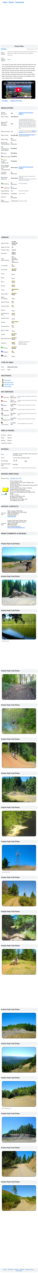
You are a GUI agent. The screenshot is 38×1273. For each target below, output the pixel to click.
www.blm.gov (11, 516)
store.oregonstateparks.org (16, 527)
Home (5, 2)
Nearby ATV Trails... (17, 100)
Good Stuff (19, 1270)
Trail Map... (5, 100)
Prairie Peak (19, 2)
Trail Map (3, 49)
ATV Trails (10, 1269)
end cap (21, 132)
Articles (16, 1269)
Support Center (29, 1269)
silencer (34, 131)
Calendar (22, 1269)
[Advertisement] (19, 25)
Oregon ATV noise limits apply (26, 134)
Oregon (11, 2)
